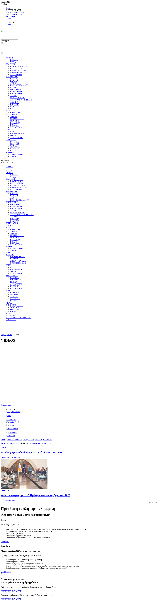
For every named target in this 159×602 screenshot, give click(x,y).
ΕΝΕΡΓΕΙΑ (14, 104)
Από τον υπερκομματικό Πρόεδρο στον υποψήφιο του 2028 (35, 495)
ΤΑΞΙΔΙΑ (14, 146)
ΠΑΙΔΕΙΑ (14, 60)
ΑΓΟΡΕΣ (13, 96)
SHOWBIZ (14, 144)
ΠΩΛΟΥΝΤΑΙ (15, 259)
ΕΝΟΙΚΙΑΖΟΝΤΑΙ (17, 257)
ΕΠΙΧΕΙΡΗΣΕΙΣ (16, 94)
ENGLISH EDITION (14, 14)
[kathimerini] (11, 420)
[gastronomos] (11, 433)
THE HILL (14, 157)
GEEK (8, 129)
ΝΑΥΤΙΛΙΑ (14, 106)
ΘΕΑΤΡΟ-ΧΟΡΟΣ (17, 119)
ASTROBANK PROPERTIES (22, 100)
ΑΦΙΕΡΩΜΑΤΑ (12, 276)
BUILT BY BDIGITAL (10, 444)
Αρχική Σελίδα (6, 335)
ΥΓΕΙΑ (13, 62)
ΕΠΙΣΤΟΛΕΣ (11, 320)
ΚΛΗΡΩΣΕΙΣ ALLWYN (19, 85)
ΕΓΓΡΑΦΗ (5, 542)
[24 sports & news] (13, 412)
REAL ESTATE (16, 91)
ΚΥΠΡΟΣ (9, 58)
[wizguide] (10, 425)
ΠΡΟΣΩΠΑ (14, 286)
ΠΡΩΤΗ (9, 171)
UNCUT (13, 311)
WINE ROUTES (16, 307)
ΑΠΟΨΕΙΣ (10, 152)
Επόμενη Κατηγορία (8, 500)
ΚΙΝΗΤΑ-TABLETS (18, 133)
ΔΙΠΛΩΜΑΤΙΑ (16, 75)
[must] (8, 416)
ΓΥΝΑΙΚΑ (14, 142)
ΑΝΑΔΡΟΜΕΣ (16, 284)
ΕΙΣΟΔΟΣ (9, 25)
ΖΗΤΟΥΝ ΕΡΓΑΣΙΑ (18, 261)
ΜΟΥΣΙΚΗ (14, 121)
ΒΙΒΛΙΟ (13, 125)
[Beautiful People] (13, 422)
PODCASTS (15, 309)
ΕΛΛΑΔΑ (14, 81)
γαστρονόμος (10, 16)
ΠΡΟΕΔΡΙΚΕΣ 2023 (18, 70)
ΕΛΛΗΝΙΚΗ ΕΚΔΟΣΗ (15, 12)
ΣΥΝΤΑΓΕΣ (15, 148)
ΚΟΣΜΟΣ (9, 110)
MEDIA (9, 303)
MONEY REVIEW (17, 98)
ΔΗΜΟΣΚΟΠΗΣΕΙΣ (18, 73)
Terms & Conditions (14, 440)
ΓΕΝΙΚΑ (13, 282)
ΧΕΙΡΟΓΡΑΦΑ (16, 127)
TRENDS (14, 102)
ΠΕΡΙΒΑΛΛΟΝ (12, 223)
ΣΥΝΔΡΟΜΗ (6, 572)
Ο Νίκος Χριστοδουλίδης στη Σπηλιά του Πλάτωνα (31, 452)
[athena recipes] (12, 429)
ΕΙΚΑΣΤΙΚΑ (15, 123)
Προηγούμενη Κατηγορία (10, 457)
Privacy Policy (28, 440)
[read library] (11, 436)
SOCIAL (13, 136)
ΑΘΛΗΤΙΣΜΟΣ (12, 77)
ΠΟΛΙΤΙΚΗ (10, 64)
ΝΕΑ (12, 131)
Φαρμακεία (10, 18)
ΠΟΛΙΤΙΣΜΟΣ (11, 115)
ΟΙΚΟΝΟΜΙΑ (15, 89)
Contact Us (47, 440)
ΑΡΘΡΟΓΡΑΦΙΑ (16, 154)
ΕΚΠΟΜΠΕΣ (11, 305)
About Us (38, 440)
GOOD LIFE (11, 140)
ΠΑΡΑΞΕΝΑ (15, 112)
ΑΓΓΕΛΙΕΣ (10, 255)
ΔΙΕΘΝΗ (13, 83)
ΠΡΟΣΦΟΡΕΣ (11, 316)
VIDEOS (9, 313)
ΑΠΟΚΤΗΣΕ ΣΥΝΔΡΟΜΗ (11, 591)
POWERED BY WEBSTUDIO (41, 444)
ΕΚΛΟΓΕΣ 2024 (16, 68)
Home (8, 8)
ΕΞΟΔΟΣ (14, 150)
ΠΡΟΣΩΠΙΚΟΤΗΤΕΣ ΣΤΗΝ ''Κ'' (18, 318)
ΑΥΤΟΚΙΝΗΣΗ (16, 138)
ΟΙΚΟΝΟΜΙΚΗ (12, 87)
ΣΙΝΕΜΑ (13, 117)
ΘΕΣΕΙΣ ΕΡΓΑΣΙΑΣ (18, 263)
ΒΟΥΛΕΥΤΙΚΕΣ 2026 (18, 66)
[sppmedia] (6, 405)
